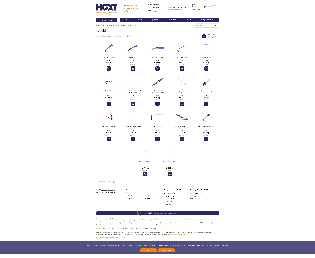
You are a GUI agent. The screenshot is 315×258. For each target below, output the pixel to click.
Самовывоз (172, 20)
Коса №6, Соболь (133, 57)
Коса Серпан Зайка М (108, 91)
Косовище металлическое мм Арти (133, 127)
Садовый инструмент (126, 25)
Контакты (188, 20)
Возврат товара (101, 228)
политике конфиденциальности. (179, 234)
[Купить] (109, 68)
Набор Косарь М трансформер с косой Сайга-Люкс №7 (157, 91)
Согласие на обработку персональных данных (110, 237)
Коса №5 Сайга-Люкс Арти (206, 126)
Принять (148, 250)
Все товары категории (107, 182)
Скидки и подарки (207, 20)
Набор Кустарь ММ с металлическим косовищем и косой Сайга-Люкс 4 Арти (170, 162)
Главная (98, 25)
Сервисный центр (149, 199)
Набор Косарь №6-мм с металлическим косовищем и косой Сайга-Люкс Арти (145, 162)
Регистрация (196, 9)
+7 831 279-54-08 (131, 8)
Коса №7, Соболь (157, 57)
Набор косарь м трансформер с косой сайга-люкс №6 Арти (182, 127)
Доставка (155, 20)
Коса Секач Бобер (182, 57)
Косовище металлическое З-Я (182, 91)
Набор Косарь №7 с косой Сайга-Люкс (133, 91)
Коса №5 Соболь (109, 57)
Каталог (105, 25)
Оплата (139, 20)
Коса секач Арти (158, 126)
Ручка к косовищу (206, 91)
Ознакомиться (166, 250)
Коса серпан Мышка (108, 126)
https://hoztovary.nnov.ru (176, 9)
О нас (126, 20)
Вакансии (146, 196)
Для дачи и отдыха (114, 25)
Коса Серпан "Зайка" (206, 57)
